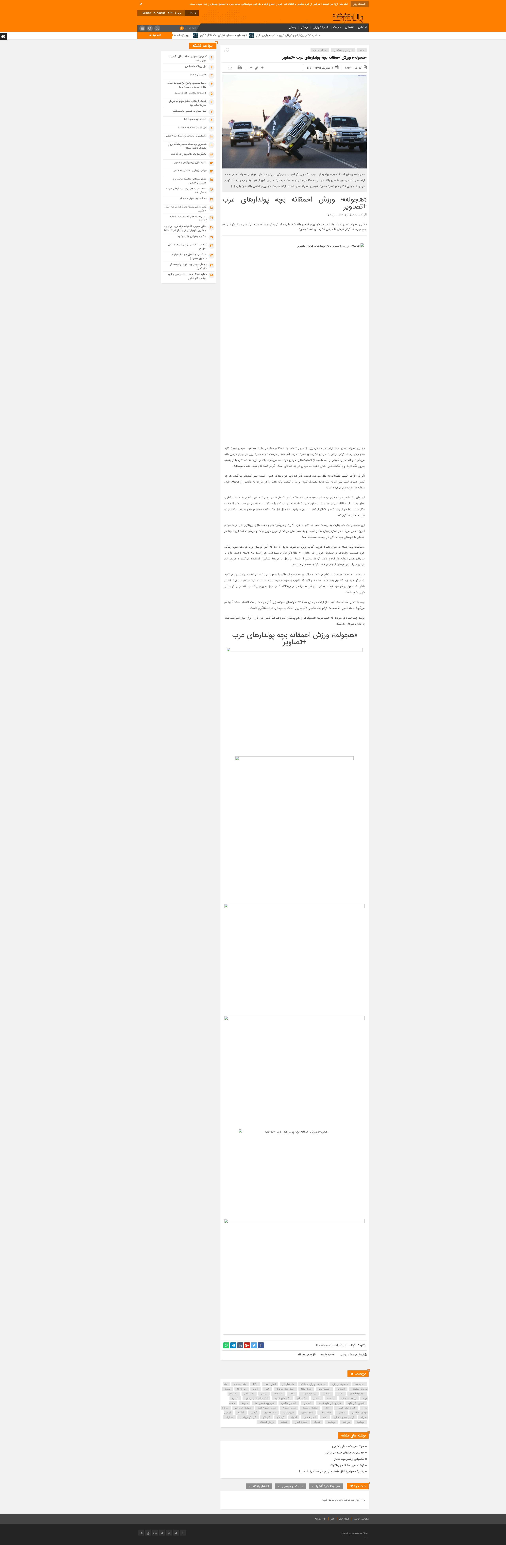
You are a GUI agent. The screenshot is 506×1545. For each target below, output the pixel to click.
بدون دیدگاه (305, 1354)
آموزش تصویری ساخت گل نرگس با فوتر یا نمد (188, 58)
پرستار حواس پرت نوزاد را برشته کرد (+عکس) (188, 266)
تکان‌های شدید (282, 1398)
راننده (327, 1408)
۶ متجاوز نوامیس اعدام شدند (191, 93)
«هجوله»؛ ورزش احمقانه (313, 1384)
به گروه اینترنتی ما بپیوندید (192, 236)
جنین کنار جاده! (198, 75)
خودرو (235, 1398)
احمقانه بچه (324, 1389)
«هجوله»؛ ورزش (340, 1384)
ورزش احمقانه (266, 1422)
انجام (255, 1389)
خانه (362, 50)
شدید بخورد (307, 1412)
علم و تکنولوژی (321, 27)
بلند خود (278, 1394)
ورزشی (292, 27)
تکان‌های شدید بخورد (256, 1398)
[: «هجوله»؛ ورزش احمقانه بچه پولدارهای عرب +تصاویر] (230, 68)
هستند (284, 1422)
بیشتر (264, 1394)
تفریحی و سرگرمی (343, 50)
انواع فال (344, 1519)
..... (366, 1537)
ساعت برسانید (310, 1408)
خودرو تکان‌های (356, 1403)
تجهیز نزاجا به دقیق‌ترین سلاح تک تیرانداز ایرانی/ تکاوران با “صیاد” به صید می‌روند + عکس (215, 35)
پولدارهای (249, 1394)
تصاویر (316, 1398)
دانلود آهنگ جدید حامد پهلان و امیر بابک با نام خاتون (187, 276)
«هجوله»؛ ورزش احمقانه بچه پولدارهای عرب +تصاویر (324, 57)
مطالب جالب (320, 50)
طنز (332, 1519)
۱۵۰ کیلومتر (288, 1384)
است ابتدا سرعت (285, 1389)
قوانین (241, 1412)
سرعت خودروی (243, 1408)
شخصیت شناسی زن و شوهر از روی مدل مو (187, 247)
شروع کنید (288, 1412)
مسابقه (229, 1417)
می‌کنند (346, 1422)
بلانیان (343, 1354)
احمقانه (341, 1389)
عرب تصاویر (270, 1412)
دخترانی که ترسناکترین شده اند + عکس (186, 136)
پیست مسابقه (348, 1398)
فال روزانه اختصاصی (196, 66)
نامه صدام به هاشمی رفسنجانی (190, 111)
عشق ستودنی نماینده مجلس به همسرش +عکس (189, 181)
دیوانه (245, 1403)
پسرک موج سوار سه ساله (193, 198)
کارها (325, 1417)
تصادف (330, 1398)
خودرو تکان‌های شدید (330, 1403)
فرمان (254, 1412)
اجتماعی (362, 27)
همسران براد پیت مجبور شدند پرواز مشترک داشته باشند (188, 146)
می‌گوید (332, 1422)
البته (267, 1389)
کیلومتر (280, 1417)
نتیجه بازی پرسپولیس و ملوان (190, 162)
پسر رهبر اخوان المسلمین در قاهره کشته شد (188, 219)
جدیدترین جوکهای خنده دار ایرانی (345, 1453)
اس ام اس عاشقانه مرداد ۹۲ (192, 127)
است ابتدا (306, 1389)
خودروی (308, 1403)
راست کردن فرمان (346, 1408)
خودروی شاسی (289, 1403)
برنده (292, 1394)
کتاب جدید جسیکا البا (195, 119)
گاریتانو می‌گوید (248, 1417)
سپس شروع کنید (267, 1408)
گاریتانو (266, 1417)
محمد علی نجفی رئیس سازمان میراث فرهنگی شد (186, 191)
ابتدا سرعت (240, 1384)
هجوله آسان (301, 1422)
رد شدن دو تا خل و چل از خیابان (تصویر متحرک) (189, 257)
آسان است (270, 1384)
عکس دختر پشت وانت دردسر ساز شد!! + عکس (186, 209)
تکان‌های (302, 1398)
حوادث (337, 27)
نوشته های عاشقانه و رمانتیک (347, 1465)
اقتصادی (349, 27)
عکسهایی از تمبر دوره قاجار (349, 1459)
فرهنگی (304, 27)
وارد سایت (333, 1500)
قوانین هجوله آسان (344, 1417)
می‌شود (360, 1422)
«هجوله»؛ (359, 1384)
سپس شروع (289, 1408)
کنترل (294, 1417)
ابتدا (255, 1384)
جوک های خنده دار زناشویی (348, 1446)
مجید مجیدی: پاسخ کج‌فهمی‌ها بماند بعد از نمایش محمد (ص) (187, 85)
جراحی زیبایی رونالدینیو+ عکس (190, 170)
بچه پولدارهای (357, 1394)
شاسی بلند (325, 1412)
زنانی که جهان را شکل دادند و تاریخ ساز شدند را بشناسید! (331, 1471)
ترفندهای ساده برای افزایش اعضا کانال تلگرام (295, 35)
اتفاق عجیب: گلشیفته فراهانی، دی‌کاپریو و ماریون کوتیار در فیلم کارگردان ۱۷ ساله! (185, 228)
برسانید (326, 1394)
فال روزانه (320, 1519)
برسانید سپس (308, 1394)
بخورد (340, 1394)
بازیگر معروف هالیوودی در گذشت (189, 154)
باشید (227, 1389)
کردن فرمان (310, 1417)
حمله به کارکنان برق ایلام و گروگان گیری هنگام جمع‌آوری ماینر (359, 35)
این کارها (241, 1389)
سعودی (341, 1412)
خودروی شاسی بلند (264, 1403)
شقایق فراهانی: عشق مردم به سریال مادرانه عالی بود (188, 103)
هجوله (317, 1422)
